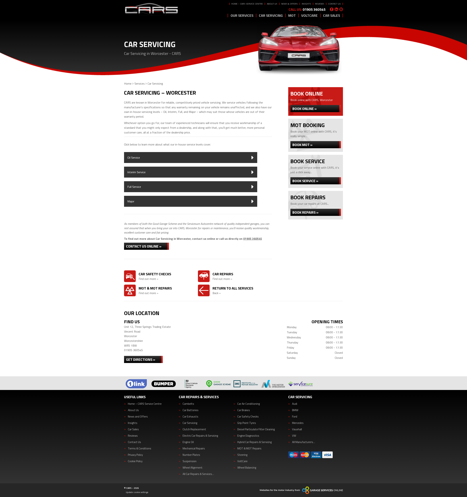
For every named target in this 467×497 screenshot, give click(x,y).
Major (130, 201)
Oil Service (133, 157)
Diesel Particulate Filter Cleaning (256, 429)
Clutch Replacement (194, 429)
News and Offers (138, 416)
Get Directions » (140, 359)
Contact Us (334, 3)
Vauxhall (297, 429)
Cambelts (188, 403)
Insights (306, 3)
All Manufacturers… (303, 442)
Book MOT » (302, 144)
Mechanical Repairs (194, 448)
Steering (242, 454)
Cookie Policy (135, 461)
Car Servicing (271, 15)
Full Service (134, 187)
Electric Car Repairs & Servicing (200, 435)
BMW (295, 410)
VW (294, 435)
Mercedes (298, 423)
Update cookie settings (137, 492)
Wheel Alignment (192, 467)
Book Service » (305, 181)
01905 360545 (307, 9)
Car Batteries (190, 410)
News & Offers (289, 3)
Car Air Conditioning (248, 403)
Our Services (242, 15)
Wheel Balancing (246, 467)
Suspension (189, 461)
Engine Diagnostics (248, 435)
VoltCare (309, 15)
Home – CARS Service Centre (247, 3)
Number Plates (191, 454)
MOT (292, 15)
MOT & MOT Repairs (249, 448)
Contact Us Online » (143, 246)
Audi (294, 403)
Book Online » (304, 108)
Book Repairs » (305, 212)
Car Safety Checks (248, 416)
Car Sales (331, 15)
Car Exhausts (190, 416)
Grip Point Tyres (246, 423)
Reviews (319, 3)
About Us (272, 3)
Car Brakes (243, 410)
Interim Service (136, 172)
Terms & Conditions (139, 448)
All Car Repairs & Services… (198, 474)
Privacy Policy (135, 454)
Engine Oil (188, 442)
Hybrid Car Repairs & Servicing (254, 442)
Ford (294, 416)
